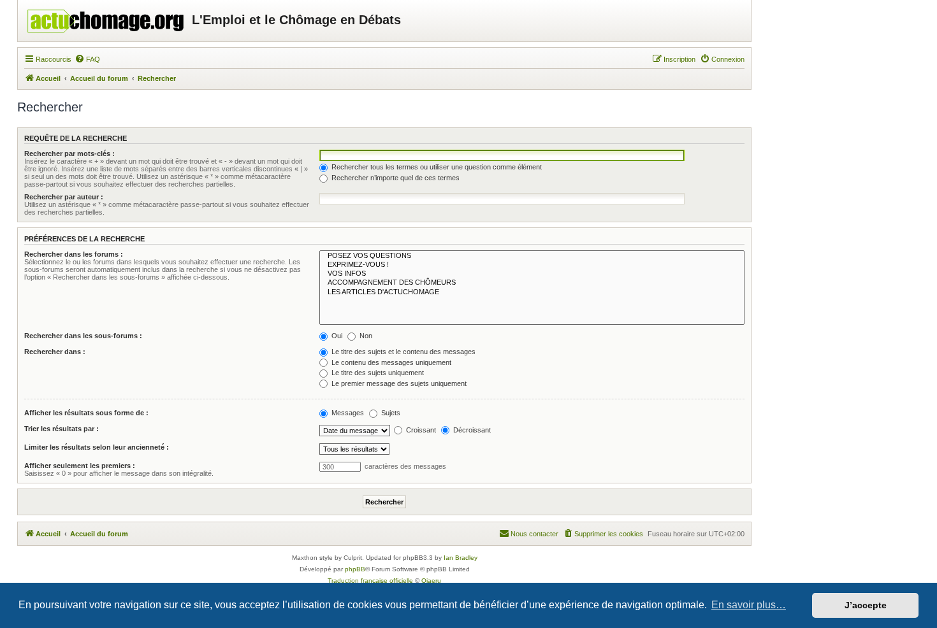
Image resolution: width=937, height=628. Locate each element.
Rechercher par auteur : (63, 197)
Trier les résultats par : (61, 428)
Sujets (389, 413)
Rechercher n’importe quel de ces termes (395, 178)
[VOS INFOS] (532, 273)
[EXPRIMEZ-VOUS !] (532, 264)
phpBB (355, 569)
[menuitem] (87, 59)
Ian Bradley (460, 557)
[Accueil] (106, 17)
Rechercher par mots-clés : (69, 153)
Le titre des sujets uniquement (377, 372)
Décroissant (471, 430)
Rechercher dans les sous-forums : (83, 335)
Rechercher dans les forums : (73, 254)
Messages (347, 413)
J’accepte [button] (866, 605)
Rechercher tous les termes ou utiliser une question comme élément (436, 167)
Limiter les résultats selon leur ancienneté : (96, 447)
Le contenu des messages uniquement (390, 362)
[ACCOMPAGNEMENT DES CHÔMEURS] (532, 282)
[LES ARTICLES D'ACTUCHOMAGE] (532, 292)
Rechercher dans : (54, 351)
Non (365, 335)
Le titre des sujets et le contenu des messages (403, 351)
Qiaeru (431, 580)
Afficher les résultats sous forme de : (86, 413)
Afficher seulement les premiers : (79, 465)
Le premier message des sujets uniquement (398, 383)
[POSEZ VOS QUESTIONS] (532, 256)
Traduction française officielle (370, 580)
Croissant (420, 430)
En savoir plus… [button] (748, 604)
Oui (336, 335)
